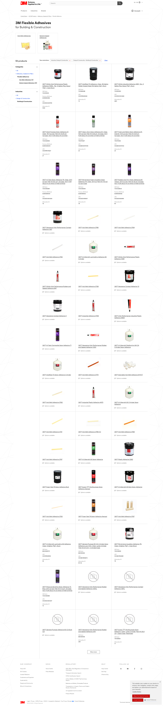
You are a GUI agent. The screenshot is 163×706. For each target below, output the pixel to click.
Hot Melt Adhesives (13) (26, 80)
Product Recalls (70, 693)
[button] (150, 700)
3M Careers (23, 671)
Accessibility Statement (54, 701)
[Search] (120, 3)
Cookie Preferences (79, 701)
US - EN (136, 2)
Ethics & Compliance (25, 686)
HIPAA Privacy (39, 701)
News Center (49, 668)
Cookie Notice (137, 692)
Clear (106, 60)
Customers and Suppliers (27, 677)
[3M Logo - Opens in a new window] (31, 3)
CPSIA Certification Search (73, 676)
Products (24, 11)
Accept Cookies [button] (138, 700)
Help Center (104, 668)
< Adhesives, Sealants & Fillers (24, 74)
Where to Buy (105, 674)
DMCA (45, 701)
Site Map (103, 671)
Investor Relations (25, 674)
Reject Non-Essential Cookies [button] (141, 696)
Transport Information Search (73, 673)
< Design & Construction (22, 98)
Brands (43, 11)
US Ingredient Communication (74, 690)
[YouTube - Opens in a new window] (127, 668)
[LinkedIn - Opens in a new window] (121, 668)
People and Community (26, 683)
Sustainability (23, 680)
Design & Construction (59, 60)
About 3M (23, 668)
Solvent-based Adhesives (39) (28, 83)
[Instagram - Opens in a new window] (141, 668)
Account (137, 11)
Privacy (33, 701)
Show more (93, 652)
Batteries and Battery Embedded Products (77, 683)
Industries (34, 11)
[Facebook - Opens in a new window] (134, 668)
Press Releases (50, 671)
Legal (28, 701)
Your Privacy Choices (66, 701)
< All (16, 70)
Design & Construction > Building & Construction (85, 60)
